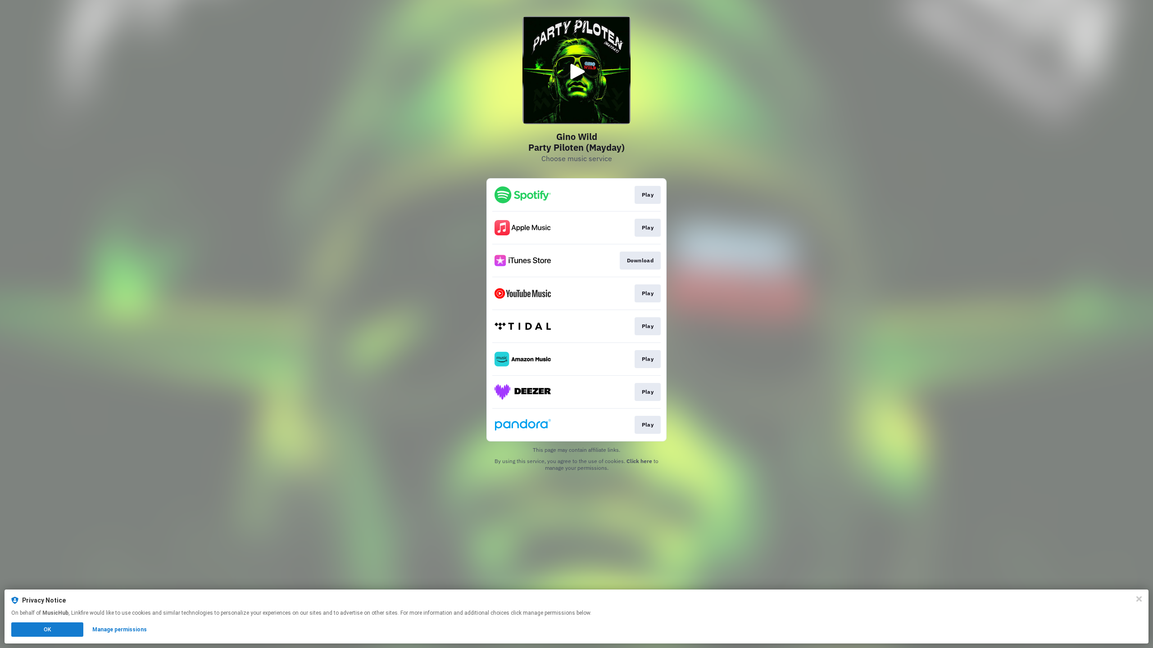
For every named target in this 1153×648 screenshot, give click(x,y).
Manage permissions (119, 629)
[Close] (1139, 599)
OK (47, 629)
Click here (639, 461)
